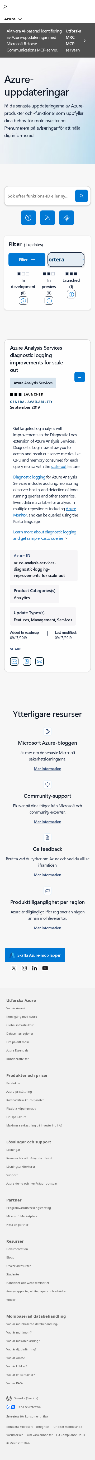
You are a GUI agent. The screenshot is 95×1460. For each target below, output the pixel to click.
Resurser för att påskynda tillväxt (29, 1158)
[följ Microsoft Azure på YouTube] (45, 967)
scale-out (58, 466)
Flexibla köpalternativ (21, 1108)
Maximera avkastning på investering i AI (34, 1125)
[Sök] (81, 196)
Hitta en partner (17, 1225)
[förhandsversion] (49, 300)
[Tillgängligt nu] (71, 294)
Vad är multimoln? (19, 1332)
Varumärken (14, 1435)
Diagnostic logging (29, 477)
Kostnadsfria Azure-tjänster (25, 1100)
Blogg (10, 1257)
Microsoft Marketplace (21, 1216)
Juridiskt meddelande (67, 1427)
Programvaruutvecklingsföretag (28, 1208)
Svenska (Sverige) (26, 1398)
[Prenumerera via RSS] (47, 217)
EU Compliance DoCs (70, 1435)
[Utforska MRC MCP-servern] (66, 217)
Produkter (13, 1083)
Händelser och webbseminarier (27, 1283)
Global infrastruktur (20, 1025)
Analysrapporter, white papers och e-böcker (36, 1291)
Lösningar (13, 1150)
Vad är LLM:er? (16, 1366)
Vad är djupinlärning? (21, 1349)
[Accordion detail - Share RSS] (27, 661)
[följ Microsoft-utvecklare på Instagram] (24, 967)
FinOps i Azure (16, 1117)
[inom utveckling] (23, 300)
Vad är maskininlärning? (23, 1341)
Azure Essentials (17, 1050)
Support (12, 1175)
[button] (28, 217)
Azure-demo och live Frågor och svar (31, 1183)
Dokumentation (17, 1249)
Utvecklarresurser (18, 1266)
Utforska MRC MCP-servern (73, 40)
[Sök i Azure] (5, 7)
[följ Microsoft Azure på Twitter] (14, 967)
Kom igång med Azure (21, 1016)
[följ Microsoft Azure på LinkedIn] (34, 967)
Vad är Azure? (15, 1008)
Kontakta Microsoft (19, 1427)
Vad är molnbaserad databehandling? (32, 1324)
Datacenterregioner (20, 1033)
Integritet (42, 1427)
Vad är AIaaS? (15, 1358)
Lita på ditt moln (17, 1042)
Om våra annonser (40, 1435)
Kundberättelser (17, 1059)
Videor (11, 1300)
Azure (10, 18)
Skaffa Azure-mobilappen (39, 955)
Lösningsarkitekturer (20, 1166)
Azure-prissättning (19, 1091)
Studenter (13, 1274)
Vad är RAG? (14, 1383)
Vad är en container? (20, 1375)
